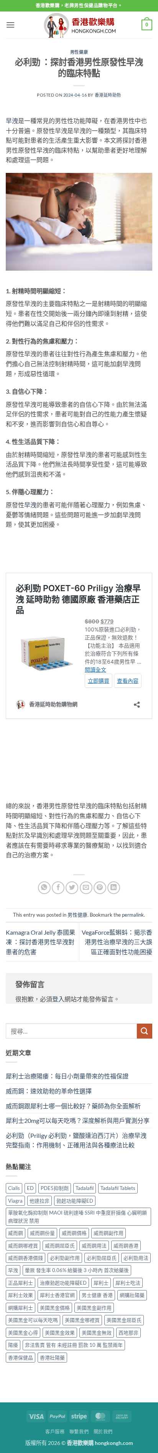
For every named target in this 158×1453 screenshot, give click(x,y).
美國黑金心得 (23, 1333)
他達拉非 (39, 1201)
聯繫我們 (79, 1432)
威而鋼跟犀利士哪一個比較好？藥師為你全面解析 (73, 1105)
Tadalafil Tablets (117, 1188)
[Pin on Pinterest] (100, 887)
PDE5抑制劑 (55, 1188)
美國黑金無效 (97, 1333)
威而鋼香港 (126, 1246)
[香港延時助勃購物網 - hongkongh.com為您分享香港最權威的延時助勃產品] (79, 25)
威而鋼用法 (94, 1246)
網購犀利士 (20, 1308)
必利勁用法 (135, 1258)
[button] (10, 24)
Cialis (14, 1188)
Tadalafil (85, 1188)
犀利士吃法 (127, 1283)
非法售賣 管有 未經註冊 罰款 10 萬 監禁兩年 (74, 1345)
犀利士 (101, 1283)
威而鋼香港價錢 (25, 1258)
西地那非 (128, 1333)
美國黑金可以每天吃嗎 (33, 1320)
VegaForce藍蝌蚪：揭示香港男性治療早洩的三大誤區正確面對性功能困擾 (117, 942)
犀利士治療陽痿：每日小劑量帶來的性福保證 (67, 1076)
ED (30, 1188)
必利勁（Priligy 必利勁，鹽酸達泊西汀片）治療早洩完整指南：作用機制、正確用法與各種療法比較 (76, 1140)
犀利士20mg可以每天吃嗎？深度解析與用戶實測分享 (78, 1120)
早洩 (12, 120)
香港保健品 (20, 1357)
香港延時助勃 (108, 94)
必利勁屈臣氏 (102, 1258)
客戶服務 (54, 1432)
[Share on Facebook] (58, 887)
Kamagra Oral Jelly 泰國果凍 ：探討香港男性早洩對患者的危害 (40, 942)
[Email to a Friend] (86, 887)
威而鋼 (15, 1233)
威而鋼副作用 (108, 1233)
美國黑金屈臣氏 (124, 1320)
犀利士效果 (20, 1295)
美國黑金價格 (55, 1308)
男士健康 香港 (97, 1295)
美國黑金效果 (60, 1333)
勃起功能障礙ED (74, 1201)
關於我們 (103, 1432)
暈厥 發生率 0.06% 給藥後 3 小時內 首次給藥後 (77, 1270)
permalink (133, 915)
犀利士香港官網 (57, 1295)
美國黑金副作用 (94, 1308)
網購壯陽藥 (132, 1295)
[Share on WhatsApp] (44, 887)
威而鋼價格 (74, 1233)
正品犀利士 (20, 1283)
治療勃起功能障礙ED (63, 1283)
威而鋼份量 (42, 1233)
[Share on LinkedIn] (113, 887)
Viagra (15, 1201)
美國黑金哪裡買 (82, 1320)
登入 (58, 999)
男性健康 (79, 51)
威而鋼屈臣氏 (60, 1246)
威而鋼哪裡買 (23, 1246)
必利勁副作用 (65, 1258)
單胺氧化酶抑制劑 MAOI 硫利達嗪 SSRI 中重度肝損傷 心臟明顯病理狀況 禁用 (77, 1216)
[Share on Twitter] (72, 887)
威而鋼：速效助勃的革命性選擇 (49, 1091)
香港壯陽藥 (52, 1357)
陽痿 (13, 1345)
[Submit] (144, 1031)
